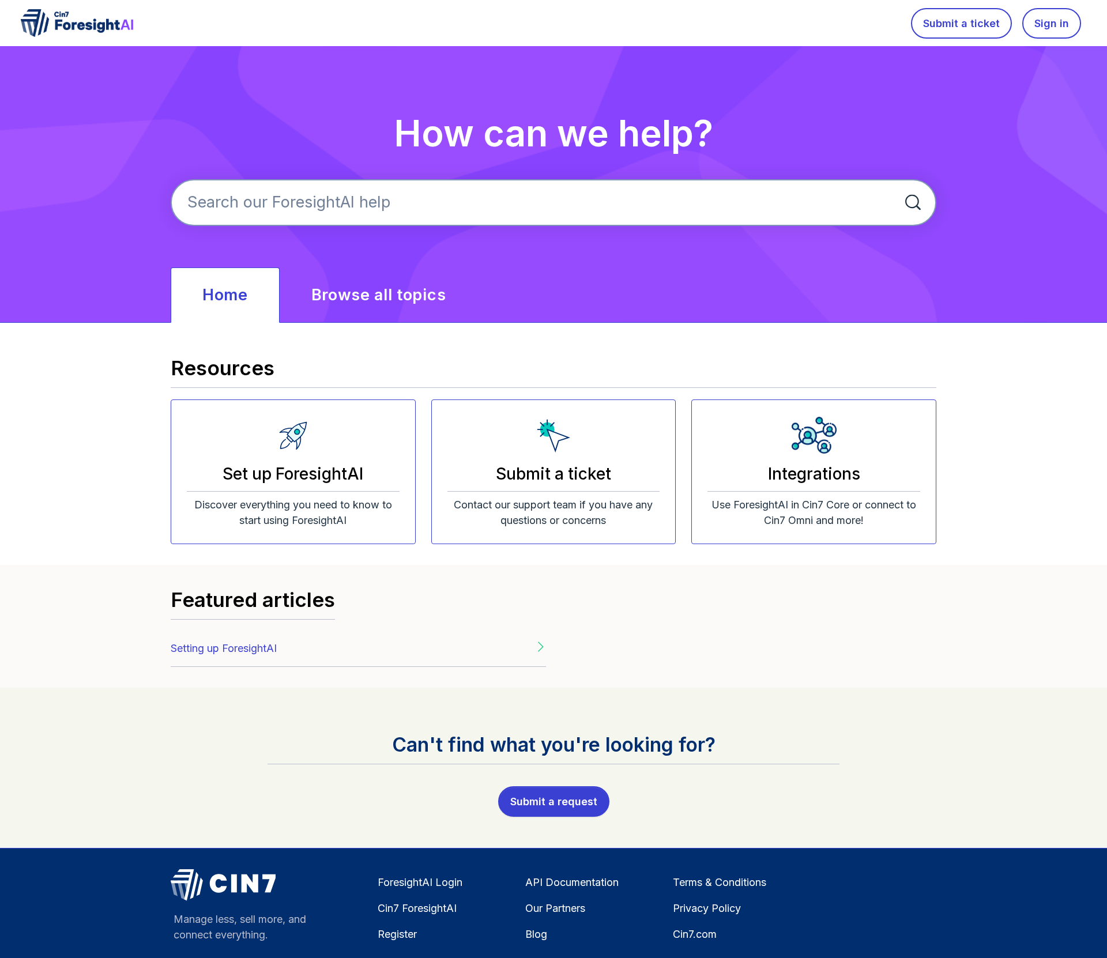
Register (397, 934)
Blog (536, 934)
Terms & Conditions (719, 882)
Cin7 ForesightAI (417, 908)
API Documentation (572, 882)
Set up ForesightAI (293, 474)
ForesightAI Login (420, 882)
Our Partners (555, 908)
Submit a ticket (961, 23)
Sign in (1051, 23)
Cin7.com (695, 934)
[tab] (225, 295)
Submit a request (553, 801)
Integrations (814, 474)
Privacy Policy (707, 908)
